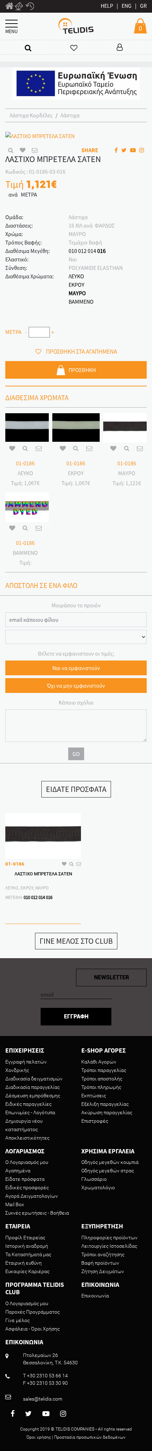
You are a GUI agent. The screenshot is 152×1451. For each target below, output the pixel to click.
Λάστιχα (70, 115)
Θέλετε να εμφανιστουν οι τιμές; (76, 653)
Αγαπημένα (17, 1170)
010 (73, 250)
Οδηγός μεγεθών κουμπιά (110, 1162)
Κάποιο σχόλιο (76, 702)
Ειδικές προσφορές (27, 1187)
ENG (126, 5)
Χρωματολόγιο (98, 1187)
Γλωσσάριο (94, 1179)
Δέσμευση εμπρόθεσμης (32, 1095)
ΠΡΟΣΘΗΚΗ (82, 369)
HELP (107, 5)
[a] (28, 47)
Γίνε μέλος (17, 1320)
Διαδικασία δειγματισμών (34, 1078)
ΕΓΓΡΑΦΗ (76, 1016)
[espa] (76, 82)
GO (76, 753)
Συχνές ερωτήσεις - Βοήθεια (37, 1213)
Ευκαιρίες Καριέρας (27, 1271)
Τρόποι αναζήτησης (102, 1254)
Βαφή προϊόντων (100, 1263)
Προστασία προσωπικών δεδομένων (89, 1437)
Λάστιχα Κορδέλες (31, 115)
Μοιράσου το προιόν (76, 605)
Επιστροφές (94, 1121)
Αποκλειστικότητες (27, 1138)
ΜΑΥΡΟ (77, 293)
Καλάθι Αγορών (98, 1062)
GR (143, 5)
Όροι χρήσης (39, 1437)
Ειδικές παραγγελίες (28, 1104)
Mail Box (14, 1204)
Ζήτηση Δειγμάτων (102, 1271)
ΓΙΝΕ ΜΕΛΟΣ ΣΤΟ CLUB (76, 941)
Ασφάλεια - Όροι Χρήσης (32, 1329)
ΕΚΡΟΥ (76, 284)
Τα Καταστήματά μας (28, 1254)
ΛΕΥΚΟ (76, 276)
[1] (9, 7)
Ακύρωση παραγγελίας (106, 1112)
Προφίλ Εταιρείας (25, 1237)
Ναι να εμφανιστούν (76, 667)
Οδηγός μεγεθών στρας (107, 1170)
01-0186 (25, 463)
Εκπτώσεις (93, 1095)
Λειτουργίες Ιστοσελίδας (109, 1246)
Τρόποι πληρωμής (101, 1087)
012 (82, 250)
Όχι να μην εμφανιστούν (76, 685)
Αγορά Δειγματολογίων (31, 1196)
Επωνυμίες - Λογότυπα (30, 1112)
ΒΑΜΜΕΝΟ (81, 301)
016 (101, 250)
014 (92, 250)
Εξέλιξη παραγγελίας (105, 1104)
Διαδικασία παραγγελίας (32, 1087)
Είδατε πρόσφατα (25, 1179)
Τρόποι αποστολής (101, 1078)
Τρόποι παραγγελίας (103, 1070)
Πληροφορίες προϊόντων (109, 1237)
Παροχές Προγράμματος (32, 1312)
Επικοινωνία (95, 1295)
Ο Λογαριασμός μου (26, 1162)
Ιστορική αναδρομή (26, 1246)
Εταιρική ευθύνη (23, 1263)
